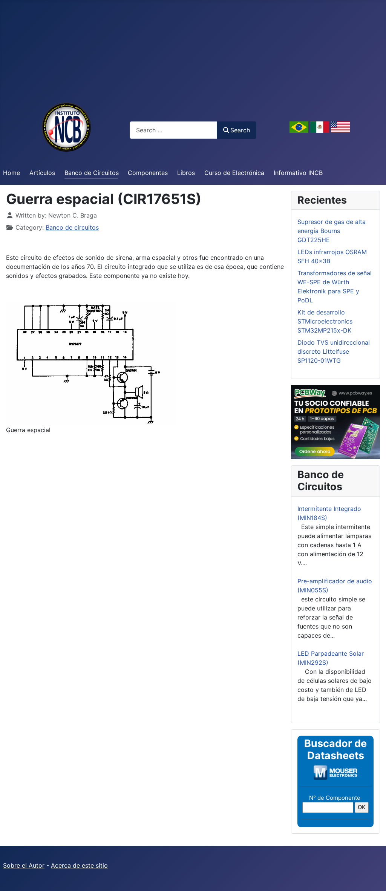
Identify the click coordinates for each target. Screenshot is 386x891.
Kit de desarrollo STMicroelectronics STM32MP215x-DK (324, 321)
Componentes (148, 172)
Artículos (42, 172)
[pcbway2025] (335, 421)
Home (11, 172)
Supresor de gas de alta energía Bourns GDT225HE (331, 231)
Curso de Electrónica (234, 172)
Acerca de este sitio (79, 865)
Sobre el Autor (23, 865)
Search (240, 130)
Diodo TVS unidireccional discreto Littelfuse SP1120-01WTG (333, 351)
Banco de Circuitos (91, 172)
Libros (186, 172)
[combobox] (173, 129)
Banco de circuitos (72, 227)
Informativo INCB (298, 172)
